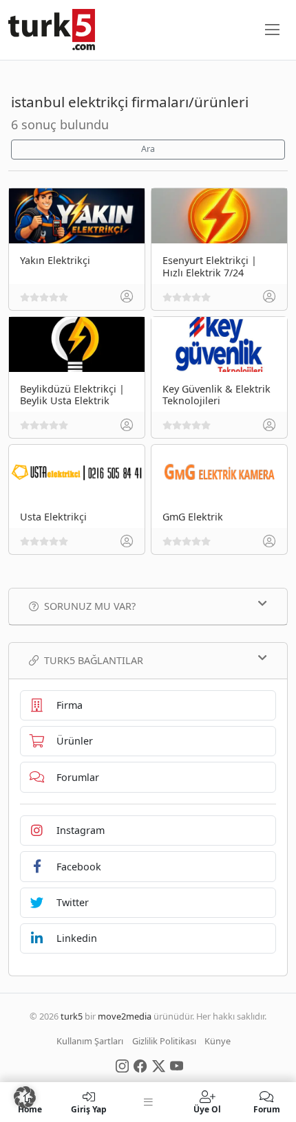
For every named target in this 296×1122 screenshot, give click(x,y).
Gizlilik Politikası (164, 1041)
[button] (25, 1097)
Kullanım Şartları (89, 1041)
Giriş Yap (89, 1108)
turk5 (72, 1016)
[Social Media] (122, 1065)
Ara (148, 149)
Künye (217, 1041)
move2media (124, 1016)
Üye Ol (207, 1108)
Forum (266, 1108)
